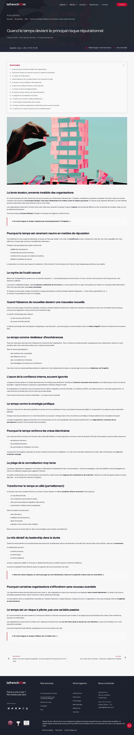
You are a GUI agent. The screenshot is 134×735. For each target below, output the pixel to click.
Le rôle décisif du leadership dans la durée (26, 102)
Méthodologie (77, 704)
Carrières (76, 712)
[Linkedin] (16, 708)
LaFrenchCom (77, 693)
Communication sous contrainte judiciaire (47, 697)
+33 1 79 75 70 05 (104, 702)
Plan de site (58, 730)
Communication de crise (48, 693)
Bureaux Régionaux (71, 730)
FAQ (26, 19)
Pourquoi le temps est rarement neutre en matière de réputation (33, 72)
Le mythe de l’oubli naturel (20, 76)
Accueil (10, 19)
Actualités (19, 19)
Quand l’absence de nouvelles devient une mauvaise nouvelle (32, 79)
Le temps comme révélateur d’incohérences (26, 82)
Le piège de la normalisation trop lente (24, 95)
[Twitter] (12, 708)
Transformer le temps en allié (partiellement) (27, 99)
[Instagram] (23, 708)
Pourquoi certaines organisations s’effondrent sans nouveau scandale (36, 105)
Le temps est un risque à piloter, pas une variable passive (32, 108)
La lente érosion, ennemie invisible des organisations (29, 69)
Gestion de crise (29, 37)
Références (76, 708)
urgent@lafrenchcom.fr (106, 707)
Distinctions (77, 697)
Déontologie (77, 701)
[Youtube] (19, 708)
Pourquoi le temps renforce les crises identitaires (28, 92)
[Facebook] (8, 708)
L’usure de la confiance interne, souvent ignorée (28, 85)
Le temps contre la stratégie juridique (24, 89)
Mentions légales (47, 730)
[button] (64, 4)
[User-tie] (27, 708)
